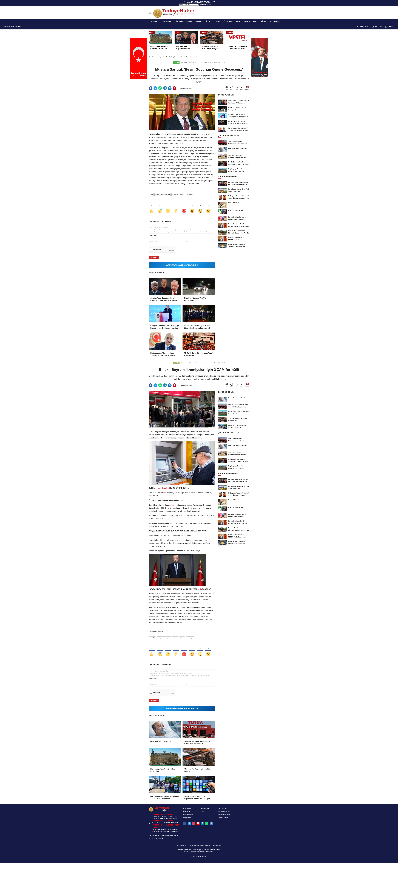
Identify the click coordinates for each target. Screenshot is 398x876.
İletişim (196, 845)
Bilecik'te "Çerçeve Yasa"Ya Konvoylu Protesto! (195, 299)
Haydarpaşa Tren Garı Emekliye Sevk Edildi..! (162, 770)
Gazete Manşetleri (224, 811)
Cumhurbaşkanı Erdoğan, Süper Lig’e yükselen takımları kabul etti (197, 327)
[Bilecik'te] (199, 286)
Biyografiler (187, 817)
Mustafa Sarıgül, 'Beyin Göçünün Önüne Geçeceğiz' (181, 57)
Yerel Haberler (205, 808)
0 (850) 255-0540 (158, 838)
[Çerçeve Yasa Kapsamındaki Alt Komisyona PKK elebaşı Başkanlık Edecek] (165, 286)
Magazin (247, 21)
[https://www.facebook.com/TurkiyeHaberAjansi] (184, 823)
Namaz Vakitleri (223, 817)
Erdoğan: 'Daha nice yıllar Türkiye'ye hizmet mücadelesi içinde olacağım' (164, 327)
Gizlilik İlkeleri (216, 845)
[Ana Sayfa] (149, 57)
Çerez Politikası (205, 845)
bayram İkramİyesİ (162, 488)
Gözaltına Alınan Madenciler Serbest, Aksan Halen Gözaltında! (164, 798)
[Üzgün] (208, 207)
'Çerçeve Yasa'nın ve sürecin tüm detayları (197, 770)
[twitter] (155, 88)
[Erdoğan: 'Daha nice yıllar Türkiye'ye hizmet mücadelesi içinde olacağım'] (165, 313)
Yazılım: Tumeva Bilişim (198, 856)
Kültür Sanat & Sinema (231, 21)
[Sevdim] (168, 207)
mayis (199, 589)
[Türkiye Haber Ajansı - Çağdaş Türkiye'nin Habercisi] (174, 13)
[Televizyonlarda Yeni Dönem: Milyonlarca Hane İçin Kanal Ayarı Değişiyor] (199, 784)
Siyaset (208, 21)
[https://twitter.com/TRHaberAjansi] (189, 823)
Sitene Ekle (183, 845)
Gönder (154, 257)
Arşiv (202, 811)
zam (165, 493)
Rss (177, 845)
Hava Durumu (222, 808)
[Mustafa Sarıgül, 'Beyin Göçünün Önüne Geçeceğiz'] (182, 112)
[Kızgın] (184, 207)
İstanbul (179, 21)
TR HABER (153, 21)
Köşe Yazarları (188, 814)
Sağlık (217, 21)
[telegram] (165, 88)
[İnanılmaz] (200, 207)
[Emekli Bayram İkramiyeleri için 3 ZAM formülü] (182, 409)
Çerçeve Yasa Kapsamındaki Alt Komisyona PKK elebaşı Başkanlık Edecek (164, 299)
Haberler (154, 57)
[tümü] (270, 21)
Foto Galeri (378, 27)
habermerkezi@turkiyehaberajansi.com (165, 835)
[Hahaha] (192, 207)
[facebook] (150, 88)
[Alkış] (160, 207)
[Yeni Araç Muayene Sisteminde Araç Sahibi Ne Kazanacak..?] (199, 729)
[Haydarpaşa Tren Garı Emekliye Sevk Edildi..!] (165, 757)
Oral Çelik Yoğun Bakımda (160, 741)
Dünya (263, 21)
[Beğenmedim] (176, 207)
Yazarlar (390, 27)
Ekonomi (198, 21)
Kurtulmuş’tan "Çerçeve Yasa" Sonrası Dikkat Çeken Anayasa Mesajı (162, 354)
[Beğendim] (152, 207)
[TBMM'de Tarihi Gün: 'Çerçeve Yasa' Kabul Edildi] (199, 341)
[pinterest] (174, 88)
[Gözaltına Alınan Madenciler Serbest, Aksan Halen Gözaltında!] (165, 784)
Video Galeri (363, 27)
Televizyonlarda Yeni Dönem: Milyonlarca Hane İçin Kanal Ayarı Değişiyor (197, 798)
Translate (216, 4)
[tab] (155, 221)
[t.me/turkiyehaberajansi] (211, 823)
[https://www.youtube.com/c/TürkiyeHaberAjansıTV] (198, 823)
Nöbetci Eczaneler (224, 814)
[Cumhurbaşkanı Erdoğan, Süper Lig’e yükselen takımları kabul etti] (199, 313)
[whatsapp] (160, 88)
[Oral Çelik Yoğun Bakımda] (165, 729)
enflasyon (173, 505)
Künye (191, 845)
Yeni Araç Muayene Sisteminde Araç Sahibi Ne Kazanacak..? (198, 743)
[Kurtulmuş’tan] (165, 341)
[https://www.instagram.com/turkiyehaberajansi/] (193, 823)
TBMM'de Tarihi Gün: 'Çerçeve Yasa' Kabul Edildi (198, 354)
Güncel (189, 21)
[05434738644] (206, 823)
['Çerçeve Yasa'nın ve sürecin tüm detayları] (199, 757)
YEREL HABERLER (167, 21)
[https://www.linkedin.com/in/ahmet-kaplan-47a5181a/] (202, 823)
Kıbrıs (255, 21)
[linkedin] (170, 88)
